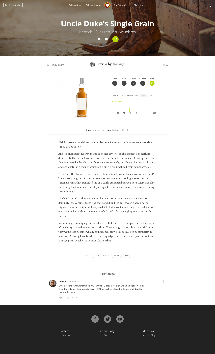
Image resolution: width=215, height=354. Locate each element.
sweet (96, 256)
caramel (116, 256)
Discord (107, 335)
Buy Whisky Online (13, 5)
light (127, 256)
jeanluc (63, 281)
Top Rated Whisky (122, 5)
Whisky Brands (76, 5)
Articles (146, 335)
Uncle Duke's (98, 130)
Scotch (115, 130)
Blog (153, 335)
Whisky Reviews (93, 5)
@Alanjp (119, 64)
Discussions (139, 5)
